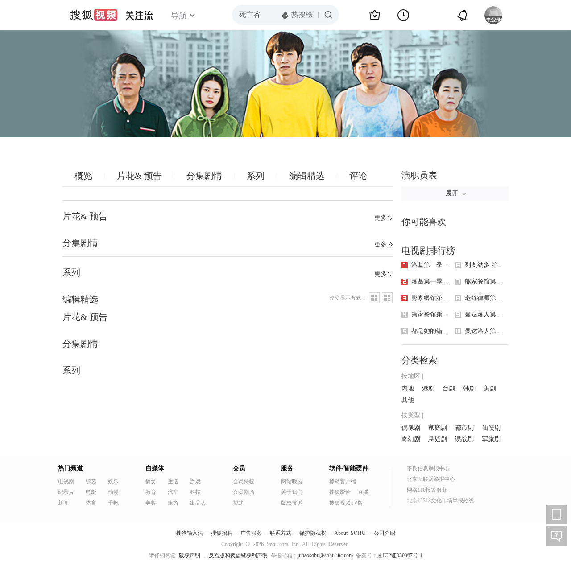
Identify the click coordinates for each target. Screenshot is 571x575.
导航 (179, 16)
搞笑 (150, 481)
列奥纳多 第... (484, 265)
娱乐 (113, 481)
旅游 (173, 503)
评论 (358, 176)
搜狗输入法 (189, 533)
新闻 (63, 503)
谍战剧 (464, 439)
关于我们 (291, 492)
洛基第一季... (429, 281)
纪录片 (66, 492)
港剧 (428, 388)
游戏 (195, 481)
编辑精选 (307, 176)
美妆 (150, 503)
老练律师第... (483, 298)
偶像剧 (410, 427)
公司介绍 (384, 533)
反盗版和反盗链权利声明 (238, 555)
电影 (91, 492)
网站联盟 (291, 481)
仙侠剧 (491, 427)
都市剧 (464, 427)
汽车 (173, 492)
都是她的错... (429, 331)
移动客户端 (342, 481)
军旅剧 (491, 439)
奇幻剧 (410, 439)
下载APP (556, 514)
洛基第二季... (429, 265)
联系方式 (280, 533)
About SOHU (350, 533)
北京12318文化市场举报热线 (440, 500)
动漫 (113, 492)
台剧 (449, 388)
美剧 (490, 388)
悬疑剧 (437, 439)
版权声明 (189, 555)
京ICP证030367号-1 (399, 555)
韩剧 (469, 388)
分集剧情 (204, 176)
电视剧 (66, 481)
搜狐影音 (340, 492)
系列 (256, 176)
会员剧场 (243, 492)
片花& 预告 (139, 176)
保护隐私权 (312, 533)
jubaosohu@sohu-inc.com (325, 555)
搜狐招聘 (221, 533)
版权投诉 (291, 503)
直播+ (365, 492)
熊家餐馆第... (429, 298)
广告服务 (251, 533)
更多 (380, 217)
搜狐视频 (94, 15)
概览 (83, 176)
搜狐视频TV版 (346, 503)
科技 (195, 492)
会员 (239, 468)
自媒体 (154, 468)
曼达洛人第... (483, 314)
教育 (150, 492)
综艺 (91, 481)
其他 (407, 400)
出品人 (198, 503)
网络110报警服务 (427, 490)
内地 (407, 388)
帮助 (238, 503)
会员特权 (243, 481)
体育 (91, 503)
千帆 (113, 503)
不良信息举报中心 (428, 468)
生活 (173, 481)
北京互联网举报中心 (431, 479)
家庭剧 (437, 427)
